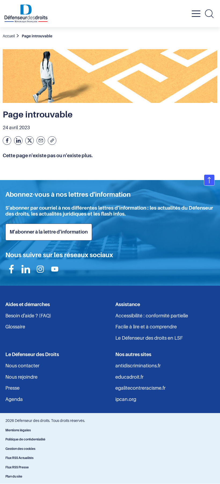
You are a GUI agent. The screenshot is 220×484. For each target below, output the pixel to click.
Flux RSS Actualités (19, 458)
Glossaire (15, 326)
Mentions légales (18, 430)
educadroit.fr (129, 377)
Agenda (14, 399)
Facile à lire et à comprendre (146, 326)
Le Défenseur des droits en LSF (149, 338)
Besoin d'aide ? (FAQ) (28, 315)
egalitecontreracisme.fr (140, 388)
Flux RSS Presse (17, 467)
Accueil (9, 36)
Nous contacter (22, 365)
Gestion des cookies (20, 449)
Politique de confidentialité (25, 439)
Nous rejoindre (21, 377)
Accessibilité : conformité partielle (151, 315)
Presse (12, 388)
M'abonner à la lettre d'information (49, 232)
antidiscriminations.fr (138, 365)
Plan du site (13, 476)
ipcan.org (125, 399)
